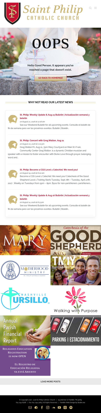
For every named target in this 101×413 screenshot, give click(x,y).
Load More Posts (50, 381)
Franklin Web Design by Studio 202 (72, 402)
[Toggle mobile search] (90, 8)
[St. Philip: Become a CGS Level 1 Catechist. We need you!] (13, 170)
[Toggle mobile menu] (95, 8)
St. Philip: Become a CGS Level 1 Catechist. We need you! (49, 169)
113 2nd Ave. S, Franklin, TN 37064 (70, 400)
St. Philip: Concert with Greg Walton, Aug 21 (42, 140)
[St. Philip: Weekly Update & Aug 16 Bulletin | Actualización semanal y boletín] (13, 196)
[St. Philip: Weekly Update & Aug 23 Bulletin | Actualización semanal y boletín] (13, 115)
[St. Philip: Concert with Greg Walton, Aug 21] (13, 141)
